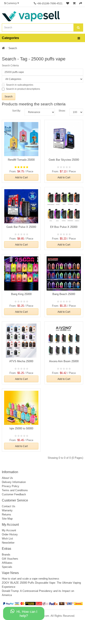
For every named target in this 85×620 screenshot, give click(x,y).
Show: (62, 110)
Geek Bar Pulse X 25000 (21, 226)
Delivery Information (14, 482)
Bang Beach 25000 (63, 294)
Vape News (10, 573)
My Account (9, 530)
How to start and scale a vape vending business (30, 578)
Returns (6, 514)
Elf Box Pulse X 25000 (63, 226)
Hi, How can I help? (27, 614)
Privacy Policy (10, 486)
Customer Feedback (14, 494)
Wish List (7, 538)
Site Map (7, 518)
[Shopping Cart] (74, 3)
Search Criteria (10, 65)
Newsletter (8, 542)
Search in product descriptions (23, 89)
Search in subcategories (19, 84)
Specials (7, 566)
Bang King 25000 (21, 294)
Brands (6, 554)
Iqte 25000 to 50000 (21, 428)
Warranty (7, 510)
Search (12, 48)
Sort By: (16, 110)
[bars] (79, 38)
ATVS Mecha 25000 (21, 361)
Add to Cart (21, 177)
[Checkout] (80, 3)
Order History (10, 534)
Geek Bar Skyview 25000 (64, 159)
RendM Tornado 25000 (21, 159)
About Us (7, 477)
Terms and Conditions (15, 490)
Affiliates (7, 562)
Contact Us (8, 506)
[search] (78, 27)
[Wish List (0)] (67, 3)
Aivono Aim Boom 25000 (64, 361)
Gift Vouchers (10, 558)
